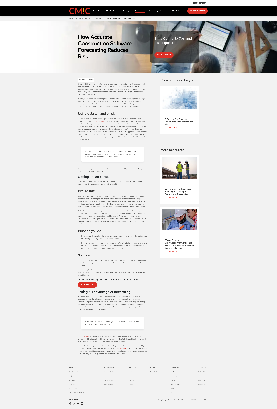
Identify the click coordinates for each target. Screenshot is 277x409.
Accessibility (203, 400)
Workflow (72, 380)
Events (131, 384)
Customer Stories (109, 372)
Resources (79, 18)
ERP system (85, 336)
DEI (172, 392)
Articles (87, 18)
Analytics (72, 384)
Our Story (173, 372)
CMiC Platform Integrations (77, 392)
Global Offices (202, 384)
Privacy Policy (162, 400)
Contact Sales (202, 372)
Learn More (170, 128)
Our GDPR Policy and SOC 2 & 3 (187, 400)
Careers (173, 388)
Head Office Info (203, 380)
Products (131, 380)
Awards (173, 380)
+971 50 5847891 (199, 3)
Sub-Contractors (109, 380)
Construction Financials (76, 372)
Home (71, 18)
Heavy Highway (108, 384)
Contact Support (203, 376)
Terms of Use (172, 400)
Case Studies (133, 376)
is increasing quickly (98, 121)
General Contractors (110, 376)
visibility (100, 270)
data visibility (123, 348)
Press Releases (175, 384)
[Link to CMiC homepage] (80, 11)
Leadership (174, 376)
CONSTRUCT (73, 388)
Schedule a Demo (197, 11)
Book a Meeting (164, 55)
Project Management (75, 376)
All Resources (133, 372)
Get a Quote (154, 372)
